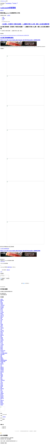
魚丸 (1, 323)
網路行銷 (2, 398)
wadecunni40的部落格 (8, 8)
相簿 (3, 17)
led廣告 (1, 382)
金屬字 (1, 379)
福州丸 (1, 326)
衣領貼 (1, 299)
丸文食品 (2, 314)
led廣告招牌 (2, 380)
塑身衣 (1, 401)
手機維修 (2, 393)
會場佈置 (2, 369)
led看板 (1, 385)
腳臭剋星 (2, 300)
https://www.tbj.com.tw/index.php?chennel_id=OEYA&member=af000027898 (14, 35)
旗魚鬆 (1, 317)
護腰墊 (1, 357)
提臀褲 (1, 404)
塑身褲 (1, 402)
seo (0, 399)
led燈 (1, 381)
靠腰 (1, 355)
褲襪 (1, 387)
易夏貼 (1, 308)
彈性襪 (1, 386)
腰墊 (1, 356)
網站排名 (2, 363)
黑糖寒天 (2, 359)
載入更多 (2, 273)
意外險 (1, 349)
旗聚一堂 (2, 331)
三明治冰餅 (2, 305)
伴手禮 (1, 319)
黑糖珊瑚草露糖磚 (3, 360)
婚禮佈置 (2, 368)
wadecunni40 (2, 261)
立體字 (1, 376)
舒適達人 (2, 397)
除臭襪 (1, 302)
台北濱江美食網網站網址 (7, 37)
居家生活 (8, 269)
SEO (1, 364)
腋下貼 (1, 342)
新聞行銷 (2, 400)
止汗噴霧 (2, 312)
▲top (1, 271)
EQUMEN (2, 403)
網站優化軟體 (2, 361)
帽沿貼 (1, 347)
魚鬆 (1, 320)
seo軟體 (1, 362)
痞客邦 (8, 267)
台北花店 (2, 370)
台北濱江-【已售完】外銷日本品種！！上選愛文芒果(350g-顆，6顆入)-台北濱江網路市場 (25, 24)
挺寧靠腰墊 (2, 354)
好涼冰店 (2, 306)
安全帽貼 (2, 307)
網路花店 (2, 367)
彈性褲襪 (2, 388)
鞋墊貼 (1, 313)
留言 (11, 267)
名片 (3, 19)
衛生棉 (1, 394)
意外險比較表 (2, 350)
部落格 (3, 18)
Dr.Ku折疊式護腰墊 (3, 353)
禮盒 (1, 318)
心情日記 (8, 15)
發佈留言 (2, 279)
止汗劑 (1, 311)
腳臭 (1, 301)
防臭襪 (1, 338)
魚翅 (1, 329)
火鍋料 (1, 325)
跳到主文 (2, 10)
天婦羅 (1, 324)
